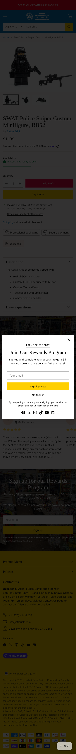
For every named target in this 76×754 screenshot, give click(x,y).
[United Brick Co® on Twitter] (29, 413)
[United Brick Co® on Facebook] (23, 413)
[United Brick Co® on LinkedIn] (53, 413)
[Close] (68, 339)
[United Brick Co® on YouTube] (47, 413)
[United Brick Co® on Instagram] (35, 413)
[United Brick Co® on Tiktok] (41, 413)
